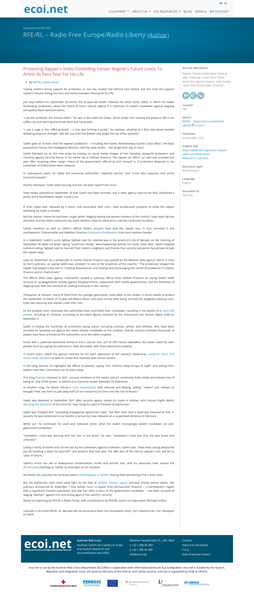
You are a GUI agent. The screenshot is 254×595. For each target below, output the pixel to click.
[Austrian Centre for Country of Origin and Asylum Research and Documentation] (92, 583)
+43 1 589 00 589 (142, 549)
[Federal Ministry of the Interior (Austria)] (137, 583)
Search (201, 11)
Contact (187, 540)
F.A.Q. (185, 549)
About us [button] (140, 11)
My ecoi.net (219, 11)
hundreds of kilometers (103, 232)
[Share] (193, 95)
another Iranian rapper (113, 482)
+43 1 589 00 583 (142, 545)
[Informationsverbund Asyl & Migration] (167, 583)
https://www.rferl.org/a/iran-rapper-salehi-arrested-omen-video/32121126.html (204, 154)
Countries (117, 11)
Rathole (40, 377)
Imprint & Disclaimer (195, 545)
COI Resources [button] (166, 11)
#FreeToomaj (31, 467)
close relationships (85, 387)
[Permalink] (201, 95)
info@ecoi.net (138, 554)
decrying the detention (37, 404)
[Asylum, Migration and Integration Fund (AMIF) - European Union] (112, 583)
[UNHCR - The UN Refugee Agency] (197, 583)
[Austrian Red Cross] (63, 583)
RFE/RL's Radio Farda (46, 82)
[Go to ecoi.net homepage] (46, 9)
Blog (188, 11)
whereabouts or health (94, 475)
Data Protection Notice (196, 554)
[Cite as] (186, 95)
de (225, 3)
